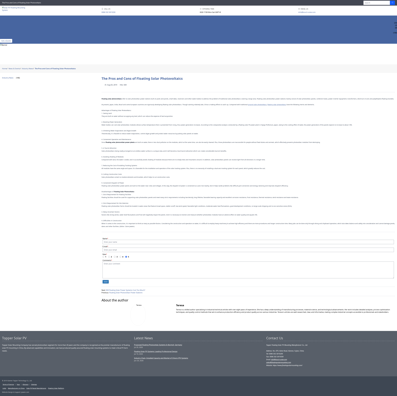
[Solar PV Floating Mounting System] (13, 10)
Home (2, 18)
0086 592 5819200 (108, 12)
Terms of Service (8, 384)
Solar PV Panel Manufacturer (36, 388)
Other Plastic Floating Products (15, 28)
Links (4, 388)
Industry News (6, 33)
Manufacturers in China (16, 388)
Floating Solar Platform (56, 388)
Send (105, 282)
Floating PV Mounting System (13, 23)
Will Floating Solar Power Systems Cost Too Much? (125, 290)
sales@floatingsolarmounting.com (278, 362)
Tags (18, 384)
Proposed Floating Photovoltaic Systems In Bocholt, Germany (158, 345)
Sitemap (34, 384)
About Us (4, 35)
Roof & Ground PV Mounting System (16, 25)
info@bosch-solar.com (307, 12)
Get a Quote (6, 41)
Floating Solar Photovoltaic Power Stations (125, 292)
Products (4, 20)
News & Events (6, 30)
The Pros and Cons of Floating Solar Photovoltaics (55, 68)
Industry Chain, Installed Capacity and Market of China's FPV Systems (161, 358)
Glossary (25, 384)
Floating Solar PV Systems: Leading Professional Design (155, 351)
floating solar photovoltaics (276, 105)
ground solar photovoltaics (257, 105)
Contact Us (5, 38)
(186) (18, 78)
